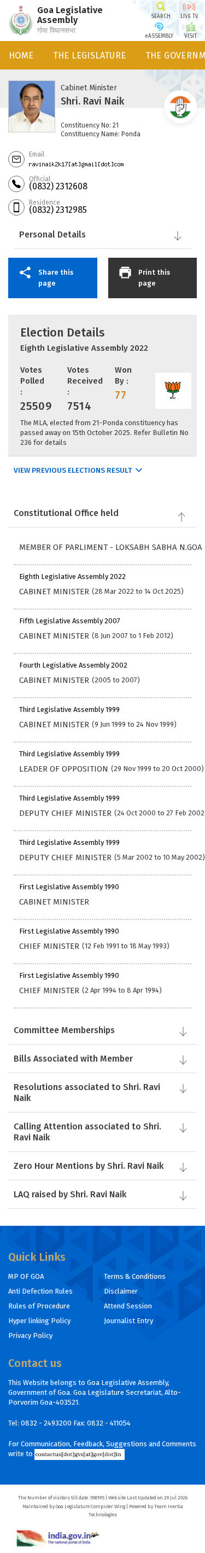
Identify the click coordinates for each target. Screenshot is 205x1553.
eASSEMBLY (159, 36)
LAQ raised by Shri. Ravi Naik (70, 1194)
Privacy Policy (30, 1335)
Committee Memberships (64, 1030)
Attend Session (128, 1306)
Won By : (123, 375)
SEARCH (161, 16)
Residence (44, 202)
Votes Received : (85, 381)
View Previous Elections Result (73, 470)
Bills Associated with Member (73, 1058)
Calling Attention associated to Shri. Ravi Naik (87, 1132)
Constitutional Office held (66, 513)
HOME (21, 55)
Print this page (154, 277)
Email (36, 154)
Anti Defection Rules (40, 1291)
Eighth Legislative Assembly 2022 (84, 348)
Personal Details (52, 234)
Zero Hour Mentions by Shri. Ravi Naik (88, 1166)
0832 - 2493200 (46, 1423)
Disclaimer (121, 1291)
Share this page (55, 277)
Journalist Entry (128, 1321)
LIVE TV (189, 16)
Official (39, 179)
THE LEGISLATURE (89, 55)
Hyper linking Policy (39, 1321)
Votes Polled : (32, 381)
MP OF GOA (26, 1276)
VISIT (190, 36)
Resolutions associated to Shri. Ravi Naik (87, 1092)
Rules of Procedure (39, 1306)
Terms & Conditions (135, 1276)
